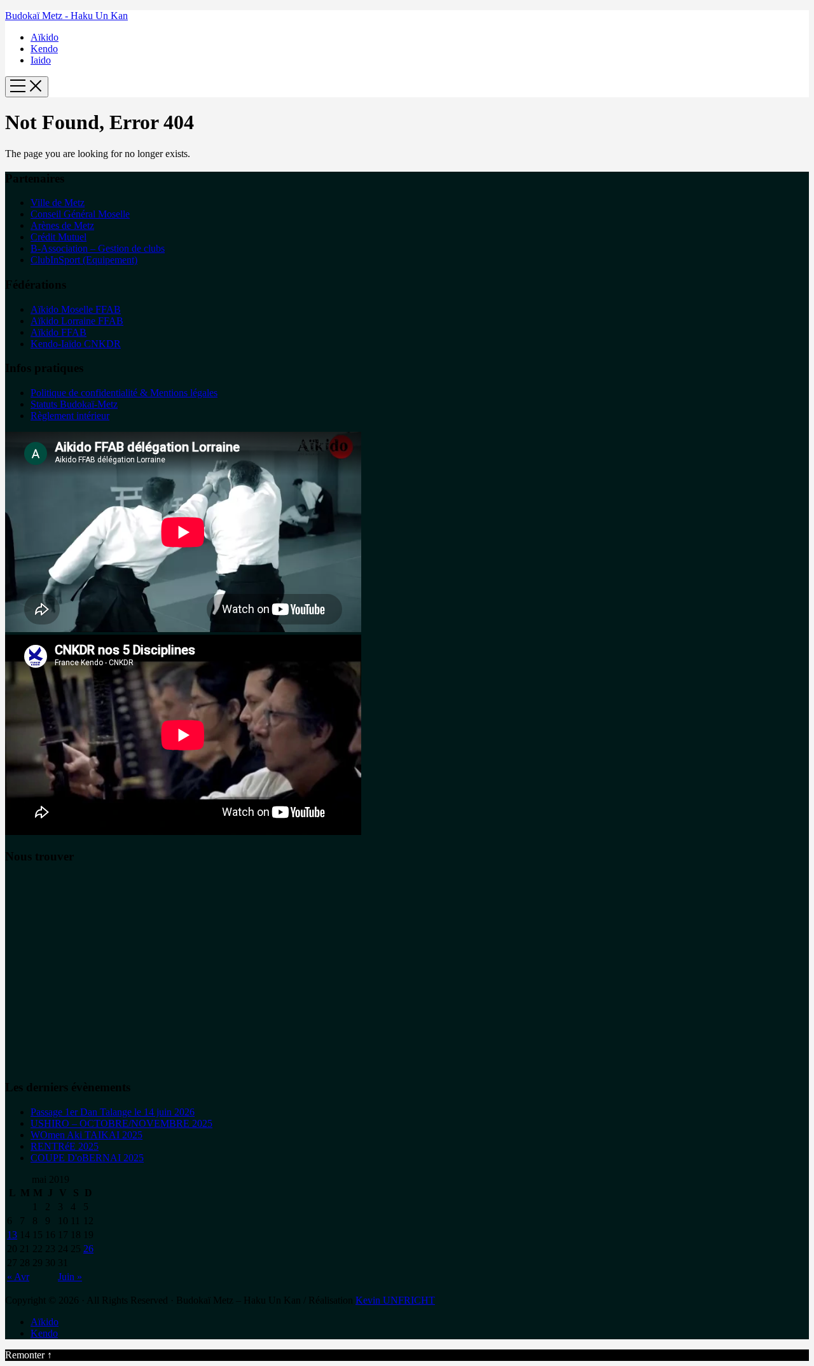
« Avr (18, 1276)
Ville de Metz (58, 202)
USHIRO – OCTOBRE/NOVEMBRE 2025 (121, 1123)
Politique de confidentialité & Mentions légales (124, 392)
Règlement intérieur (70, 415)
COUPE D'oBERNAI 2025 (87, 1157)
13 (12, 1234)
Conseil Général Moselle (80, 214)
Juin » (70, 1276)
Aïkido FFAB (58, 332)
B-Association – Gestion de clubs (98, 248)
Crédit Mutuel (58, 236)
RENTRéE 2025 (65, 1146)
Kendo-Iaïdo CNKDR (76, 343)
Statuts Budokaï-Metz (74, 404)
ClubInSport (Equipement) (84, 259)
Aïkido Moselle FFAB (76, 309)
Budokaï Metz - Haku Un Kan (66, 15)
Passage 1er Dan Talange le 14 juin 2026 (113, 1112)
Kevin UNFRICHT (395, 1300)
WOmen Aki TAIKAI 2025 (86, 1134)
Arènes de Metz (62, 225)
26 (88, 1248)
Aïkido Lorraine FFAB (77, 320)
